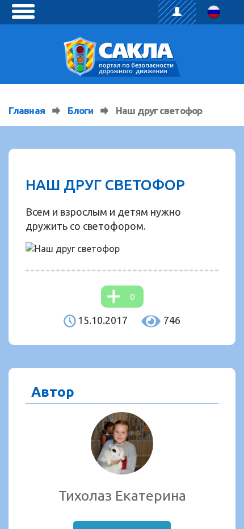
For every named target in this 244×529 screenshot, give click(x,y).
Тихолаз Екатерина (122, 495)
